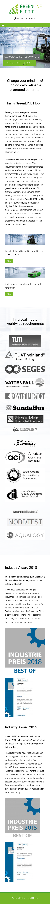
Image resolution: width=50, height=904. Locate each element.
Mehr (9, 261)
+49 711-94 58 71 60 (26, 18)
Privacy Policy (18, 898)
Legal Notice (32, 898)
